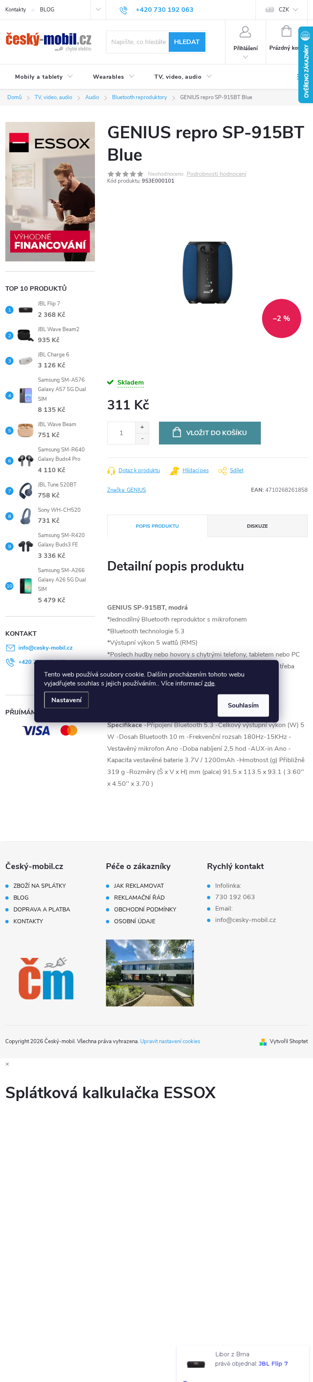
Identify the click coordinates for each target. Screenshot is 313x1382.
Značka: (126, 490)
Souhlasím (243, 705)
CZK (284, 9)
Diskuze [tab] (257, 526)
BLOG (47, 9)
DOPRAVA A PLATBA (41, 910)
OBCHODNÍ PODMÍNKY (145, 910)
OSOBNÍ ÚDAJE (134, 921)
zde (209, 683)
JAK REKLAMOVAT (139, 886)
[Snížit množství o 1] (142, 438)
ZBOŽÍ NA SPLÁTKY (39, 886)
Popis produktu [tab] (157, 526)
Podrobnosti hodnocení (216, 174)
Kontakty (15, 9)
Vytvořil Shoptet (289, 1041)
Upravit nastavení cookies (170, 1041)
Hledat (187, 42)
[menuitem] (44, 77)
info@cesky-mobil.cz (45, 648)
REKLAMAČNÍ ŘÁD (139, 898)
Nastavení (66, 699)
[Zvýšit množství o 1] (142, 427)
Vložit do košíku (216, 433)
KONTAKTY (28, 921)
